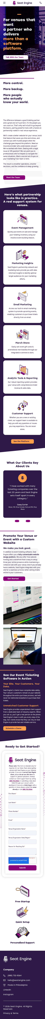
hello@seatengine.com (19, 980)
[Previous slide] (17, 521)
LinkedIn (7, 990)
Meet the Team (13, 177)
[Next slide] (28, 521)
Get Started (13, 579)
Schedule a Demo (13, 728)
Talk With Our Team (14, 57)
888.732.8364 (14, 781)
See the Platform (21, 441)
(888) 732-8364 (15, 975)
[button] (5, 14)
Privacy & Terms (10, 1013)
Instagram (8, 994)
